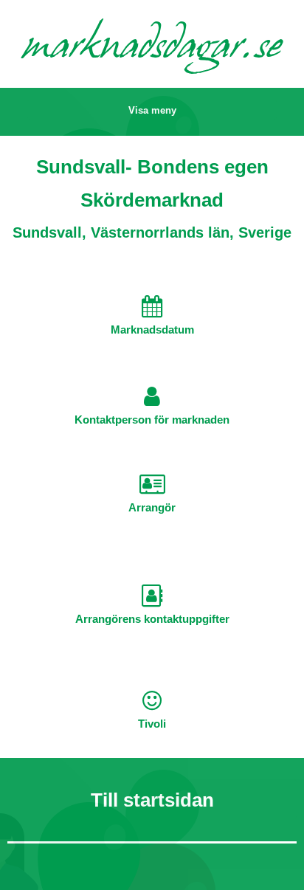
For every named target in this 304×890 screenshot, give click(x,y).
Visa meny (152, 110)
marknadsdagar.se (152, 48)
